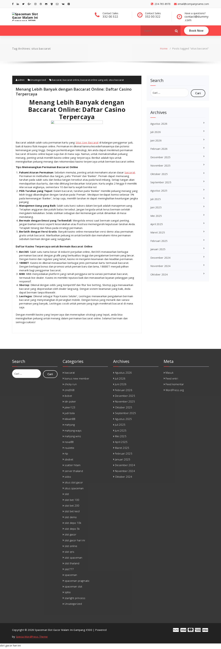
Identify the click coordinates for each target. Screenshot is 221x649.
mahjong (70, 424)
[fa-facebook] (12, 4)
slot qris (69, 551)
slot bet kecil (72, 511)
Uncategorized (38, 79)
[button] (176, 30)
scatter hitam (73, 465)
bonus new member (77, 378)
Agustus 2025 (158, 190)
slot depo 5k (72, 528)
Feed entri (172, 378)
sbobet (69, 459)
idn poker (70, 401)
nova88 (69, 442)
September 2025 (160, 182)
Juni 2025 (156, 207)
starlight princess (75, 598)
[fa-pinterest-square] (69, 4)
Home (163, 48)
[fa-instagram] (35, 4)
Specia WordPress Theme (32, 636)
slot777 (69, 569)
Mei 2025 (156, 215)
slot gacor (70, 534)
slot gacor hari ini (75, 540)
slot (67, 494)
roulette (69, 447)
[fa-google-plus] (29, 4)
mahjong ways (73, 430)
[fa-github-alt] (46, 4)
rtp (66, 453)
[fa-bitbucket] (52, 4)
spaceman (71, 575)
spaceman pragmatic (77, 580)
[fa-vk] (63, 4)
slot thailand (72, 563)
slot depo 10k (73, 523)
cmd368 (69, 390)
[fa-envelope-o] (57, 4)
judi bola (70, 413)
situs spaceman (74, 488)
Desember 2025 (160, 157)
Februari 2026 (159, 148)
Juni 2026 (156, 140)
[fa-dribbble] (41, 4)
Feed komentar (175, 384)
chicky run (71, 384)
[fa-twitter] (23, 4)
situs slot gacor (74, 482)
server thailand (74, 471)
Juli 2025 (155, 199)
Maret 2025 (157, 232)
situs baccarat (116, 79)
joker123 (70, 407)
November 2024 (160, 266)
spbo (68, 592)
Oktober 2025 (159, 174)
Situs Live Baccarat (87, 142)
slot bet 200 (72, 505)
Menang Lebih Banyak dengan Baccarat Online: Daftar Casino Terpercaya (74, 91)
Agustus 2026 (158, 123)
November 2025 (160, 165)
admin (21, 79)
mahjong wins (73, 436)
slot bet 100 (72, 500)
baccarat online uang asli (94, 79)
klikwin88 (70, 419)
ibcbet (68, 395)
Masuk (169, 372)
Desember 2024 (160, 257)
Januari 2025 (157, 249)
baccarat (57, 79)
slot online (71, 546)
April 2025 (156, 224)
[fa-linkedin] (18, 4)
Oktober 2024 (159, 274)
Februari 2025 (159, 241)
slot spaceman (73, 557)
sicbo (68, 476)
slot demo (71, 517)
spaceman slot (73, 586)
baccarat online (71, 79)
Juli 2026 (155, 132)
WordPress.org (175, 390)
